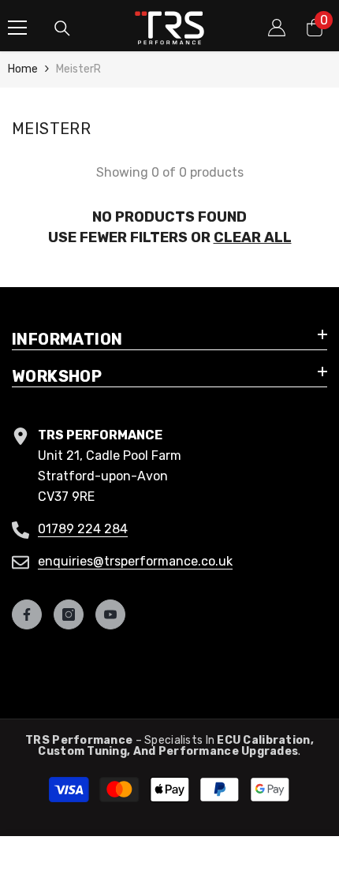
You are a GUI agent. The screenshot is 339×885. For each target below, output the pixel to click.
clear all (253, 237)
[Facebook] (27, 614)
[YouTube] (110, 614)
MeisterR (78, 69)
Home (23, 69)
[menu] (17, 27)
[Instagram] (69, 614)
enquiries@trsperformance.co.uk (135, 561)
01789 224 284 (83, 528)
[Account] (276, 27)
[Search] (62, 28)
